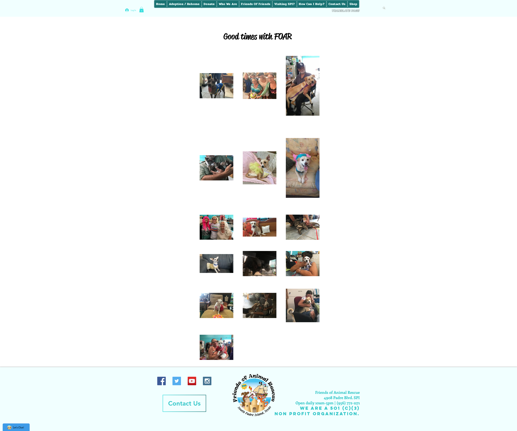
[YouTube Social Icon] (192, 381)
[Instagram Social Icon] (207, 381)
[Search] (384, 8)
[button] (141, 9)
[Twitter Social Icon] (176, 381)
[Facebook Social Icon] (161, 381)
